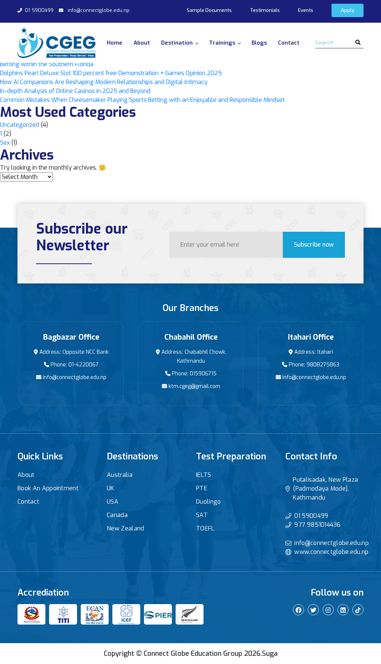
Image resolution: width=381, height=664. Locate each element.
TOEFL (205, 528)
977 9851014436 (317, 525)
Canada (117, 515)
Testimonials (265, 10)
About (142, 42)
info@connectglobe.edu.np (98, 10)
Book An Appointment (48, 488)
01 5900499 (39, 10)
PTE (201, 488)
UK (110, 488)
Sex (5, 143)
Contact (289, 42)
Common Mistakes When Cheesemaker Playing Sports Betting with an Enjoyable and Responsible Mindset (142, 100)
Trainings (222, 42)
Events (305, 10)
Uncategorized (19, 125)
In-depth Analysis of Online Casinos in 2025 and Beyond (75, 91)
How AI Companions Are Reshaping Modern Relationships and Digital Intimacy (104, 82)
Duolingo (208, 502)
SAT (202, 515)
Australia (119, 475)
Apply (347, 10)
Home (114, 42)
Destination (177, 42)
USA (112, 502)
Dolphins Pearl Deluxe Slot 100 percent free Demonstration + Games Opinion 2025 (111, 73)
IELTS (203, 475)
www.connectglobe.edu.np (331, 552)
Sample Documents (209, 10)
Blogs (259, 42)
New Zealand (125, 528)
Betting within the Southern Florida (46, 64)
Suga (270, 653)
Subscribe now (314, 244)
